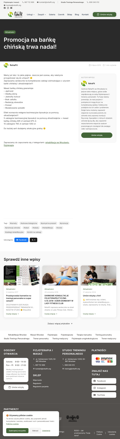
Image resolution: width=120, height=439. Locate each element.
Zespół (41, 14)
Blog (77, 14)
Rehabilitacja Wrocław (17, 335)
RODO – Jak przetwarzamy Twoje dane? (82, 433)
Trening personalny (103, 335)
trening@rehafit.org (13, 5)
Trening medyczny (60, 338)
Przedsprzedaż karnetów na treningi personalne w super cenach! (18, 298)
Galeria (52, 14)
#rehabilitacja (47, 228)
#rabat (26, 228)
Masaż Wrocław (37, 335)
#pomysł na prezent (48, 223)
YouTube (101, 395)
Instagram (101, 388)
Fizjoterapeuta (67, 335)
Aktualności (9, 32)
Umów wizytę (106, 14)
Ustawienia (46, 431)
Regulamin (37, 383)
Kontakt (85, 14)
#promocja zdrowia (12, 228)
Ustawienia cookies (112, 433)
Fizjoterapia (52, 335)
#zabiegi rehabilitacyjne (14, 232)
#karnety (13, 223)
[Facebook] (5, 8)
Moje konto (37, 380)
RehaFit (91, 83)
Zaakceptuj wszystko (17, 431)
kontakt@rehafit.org (47, 2)
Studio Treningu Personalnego (16, 338)
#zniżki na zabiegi (34, 232)
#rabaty (36, 228)
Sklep (69, 14)
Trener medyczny (108, 338)
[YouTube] (11, 8)
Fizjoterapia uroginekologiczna (85, 338)
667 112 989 (29, 2)
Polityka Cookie (100, 433)
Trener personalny (41, 338)
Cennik (61, 14)
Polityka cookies (12, 424)
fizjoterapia (9, 145)
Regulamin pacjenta (41, 386)
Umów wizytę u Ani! (92, 295)
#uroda (59, 228)
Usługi (30, 14)
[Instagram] (8, 8)
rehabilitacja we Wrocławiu (57, 142)
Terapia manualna (84, 335)
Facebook (22, 240)
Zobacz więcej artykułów (59, 323)
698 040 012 (94, 2)
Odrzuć (35, 431)
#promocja (64, 223)
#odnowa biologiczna (29, 223)
